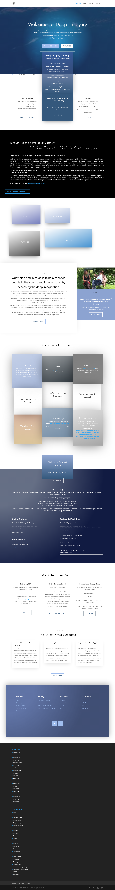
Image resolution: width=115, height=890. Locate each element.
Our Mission (20, 711)
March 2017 (16, 755)
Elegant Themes (24, 887)
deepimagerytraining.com (36, 183)
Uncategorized (17, 864)
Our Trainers (42, 703)
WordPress (40, 887)
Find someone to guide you (17, 191)
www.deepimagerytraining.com (20, 548)
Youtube (67, 46)
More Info (95, 315)
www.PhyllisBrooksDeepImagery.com (57, 77)
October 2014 (17, 781)
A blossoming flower (52, 643)
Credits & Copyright (18, 883)
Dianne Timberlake (18, 825)
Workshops (16, 874)
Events (98, 3)
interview (15, 843)
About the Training (44, 700)
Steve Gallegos (17, 856)
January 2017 (16, 760)
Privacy (28, 883)
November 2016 (17, 763)
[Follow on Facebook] (54, 723)
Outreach (15, 849)
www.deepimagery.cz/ (89, 368)
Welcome (78, 3)
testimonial (16, 859)
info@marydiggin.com (57, 83)
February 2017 (17, 757)
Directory (91, 3)
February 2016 (17, 770)
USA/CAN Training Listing (20, 867)
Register (89, 613)
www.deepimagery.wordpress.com (57, 370)
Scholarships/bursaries (45, 705)
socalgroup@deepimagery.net (57, 71)
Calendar (57, 480)
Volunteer (85, 703)
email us (25, 612)
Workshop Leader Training (46, 708)
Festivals (15, 833)
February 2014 (17, 796)
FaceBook (63, 703)
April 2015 (16, 778)
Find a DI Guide (50, 46)
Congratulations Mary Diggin (87, 643)
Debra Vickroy (17, 820)
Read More (57, 676)
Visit (83, 705)
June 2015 (16, 776)
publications (16, 851)
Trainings (15, 862)
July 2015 (15, 773)
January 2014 (16, 799)
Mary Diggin (16, 846)
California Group (17, 817)
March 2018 (16, 752)
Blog (84, 3)
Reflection (16, 854)
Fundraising (16, 836)
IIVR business (16, 841)
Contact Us (85, 708)
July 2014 (15, 786)
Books (15, 815)
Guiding (15, 838)
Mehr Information (57, 613)
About (18, 700)
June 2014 (16, 789)
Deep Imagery (17, 823)
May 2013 (16, 802)
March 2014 (16, 794)
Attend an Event (21, 708)
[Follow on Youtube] (60, 723)
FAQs (14, 828)
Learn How (57, 115)
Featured (15, 830)
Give (83, 700)
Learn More (38, 321)
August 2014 (16, 783)
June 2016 (16, 765)
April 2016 (16, 768)
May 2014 (16, 791)
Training (19, 703)
